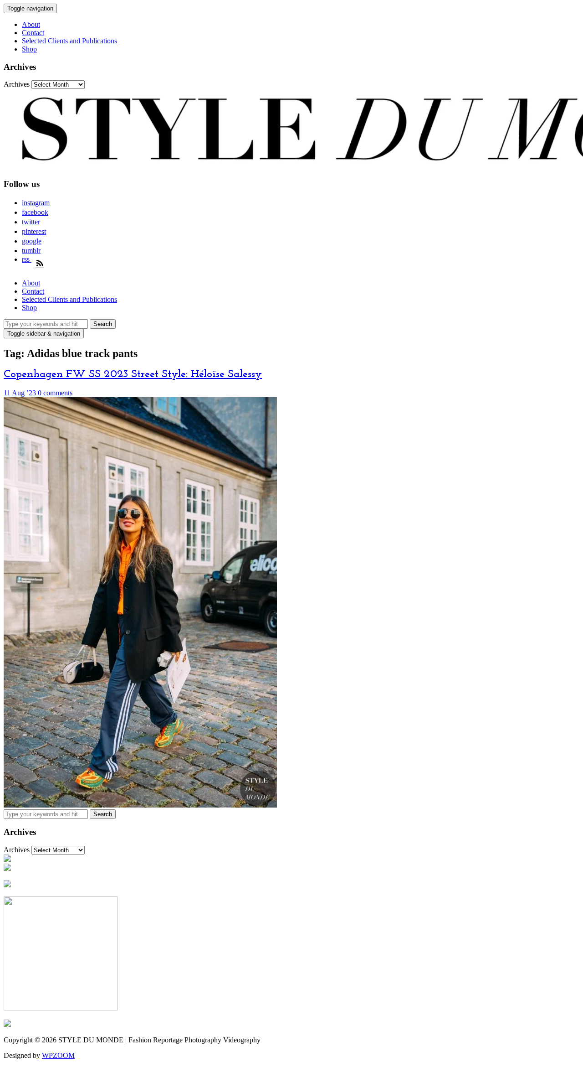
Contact (33, 32)
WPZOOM (58, 1055)
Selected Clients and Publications (69, 41)
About (31, 24)
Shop (29, 49)
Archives (17, 84)
